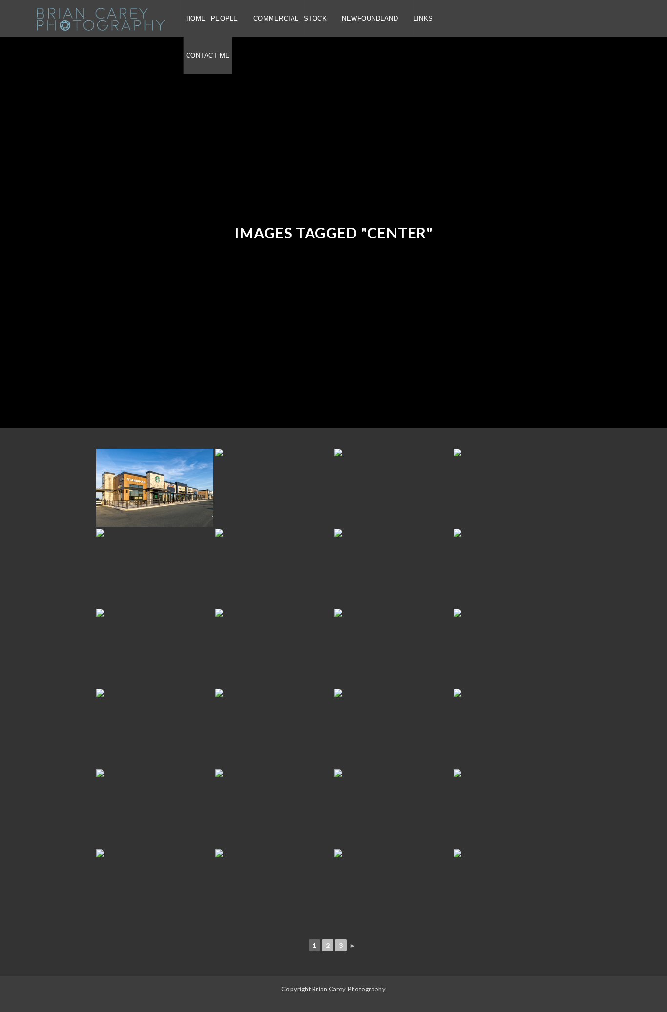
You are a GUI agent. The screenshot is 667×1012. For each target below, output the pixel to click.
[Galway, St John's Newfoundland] (393, 648)
